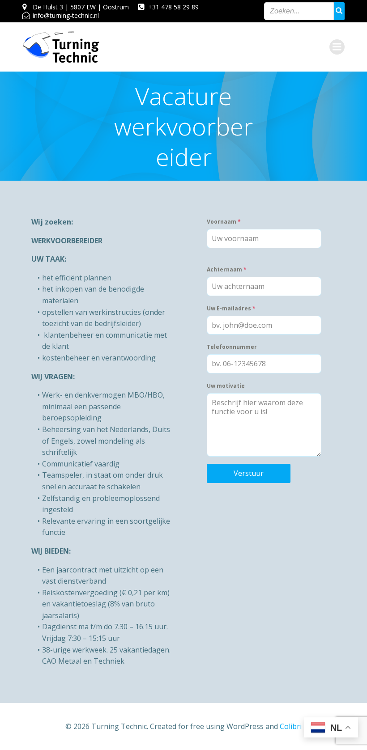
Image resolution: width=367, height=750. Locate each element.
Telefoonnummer (232, 347)
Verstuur (249, 473)
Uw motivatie (226, 386)
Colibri (291, 726)
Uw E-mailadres (231, 308)
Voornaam (224, 221)
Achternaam (227, 269)
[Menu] (337, 47)
